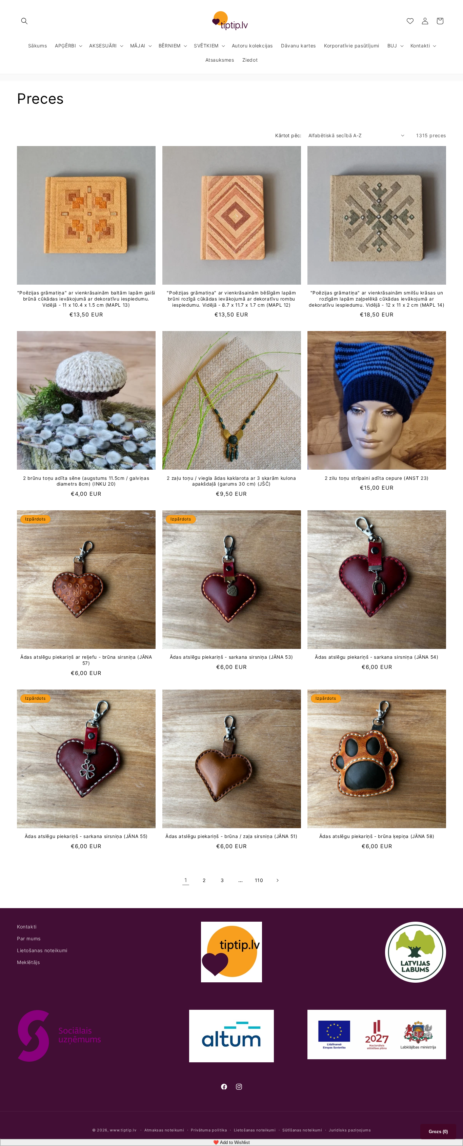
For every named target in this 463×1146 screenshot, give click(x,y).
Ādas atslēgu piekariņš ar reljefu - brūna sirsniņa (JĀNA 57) (86, 660)
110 (259, 880)
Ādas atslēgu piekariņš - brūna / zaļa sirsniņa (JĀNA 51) (231, 836)
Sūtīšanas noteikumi (302, 1130)
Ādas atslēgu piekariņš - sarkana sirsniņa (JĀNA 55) (86, 836)
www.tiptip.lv (123, 1130)
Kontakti (27, 926)
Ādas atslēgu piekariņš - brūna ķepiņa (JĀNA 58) (377, 836)
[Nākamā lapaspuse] (277, 880)
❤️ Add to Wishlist (231, 1142)
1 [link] (185, 880)
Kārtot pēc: (288, 135)
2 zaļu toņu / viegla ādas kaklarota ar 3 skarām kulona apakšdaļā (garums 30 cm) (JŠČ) (231, 481)
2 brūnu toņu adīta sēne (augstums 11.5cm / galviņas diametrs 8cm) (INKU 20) (86, 481)
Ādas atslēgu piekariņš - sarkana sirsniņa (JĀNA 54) (376, 657)
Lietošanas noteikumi (42, 950)
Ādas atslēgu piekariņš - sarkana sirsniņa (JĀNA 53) (231, 657)
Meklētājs (28, 962)
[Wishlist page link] (410, 21)
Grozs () (438, 1131)
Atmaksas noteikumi (164, 1130)
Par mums (29, 938)
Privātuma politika (209, 1130)
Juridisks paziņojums (350, 1130)
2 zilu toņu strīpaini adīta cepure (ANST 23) (377, 478)
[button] (24, 21)
